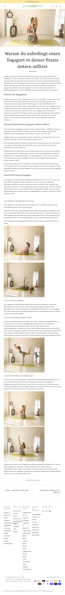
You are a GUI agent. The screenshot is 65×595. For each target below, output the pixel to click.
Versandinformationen (11, 523)
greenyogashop (12, 577)
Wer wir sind (17, 511)
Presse (15, 531)
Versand (7, 581)
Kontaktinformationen (17, 581)
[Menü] (5, 6)
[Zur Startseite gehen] (32, 6)
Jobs (14, 529)
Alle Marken (35, 535)
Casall (34, 519)
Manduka (35, 532)
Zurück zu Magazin (33, 480)
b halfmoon (36, 517)
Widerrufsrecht (9, 579)
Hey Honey (35, 527)
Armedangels (36, 514)
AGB (29, 579)
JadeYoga (35, 530)
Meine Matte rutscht (25, 538)
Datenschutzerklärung (20, 579)
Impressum (27, 581)
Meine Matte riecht (25, 546)
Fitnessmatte (27, 569)
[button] (52, 6)
